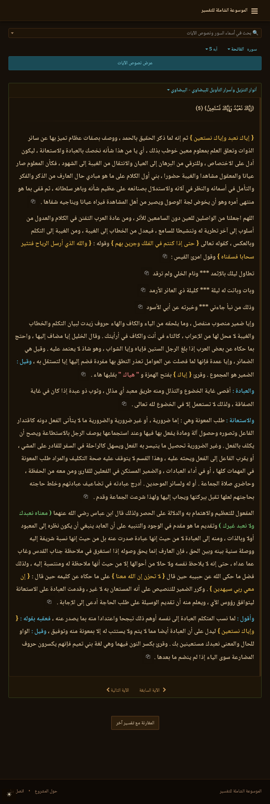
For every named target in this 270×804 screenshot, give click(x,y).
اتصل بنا (17, 791)
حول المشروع (46, 791)
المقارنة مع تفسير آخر (135, 723)
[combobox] (135, 33)
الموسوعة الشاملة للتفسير (241, 791)
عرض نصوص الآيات (135, 63)
